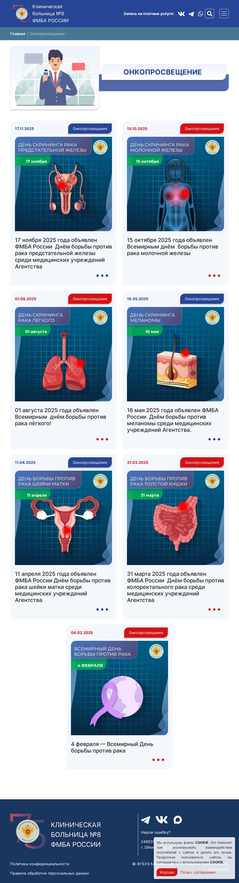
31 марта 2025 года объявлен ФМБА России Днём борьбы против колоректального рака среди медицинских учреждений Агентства (175, 587)
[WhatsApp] (200, 14)
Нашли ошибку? (155, 832)
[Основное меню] (224, 13)
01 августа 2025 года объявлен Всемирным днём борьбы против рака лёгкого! (60, 417)
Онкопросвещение (90, 128)
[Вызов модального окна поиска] (209, 13)
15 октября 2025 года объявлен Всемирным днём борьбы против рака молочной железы (172, 246)
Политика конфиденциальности (39, 863)
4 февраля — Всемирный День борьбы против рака (112, 747)
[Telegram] (191, 13)
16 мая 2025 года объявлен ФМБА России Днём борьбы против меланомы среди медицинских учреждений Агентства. (172, 420)
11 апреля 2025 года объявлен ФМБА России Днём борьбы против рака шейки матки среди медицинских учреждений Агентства (63, 587)
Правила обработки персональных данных (49, 873)
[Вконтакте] (181, 13)
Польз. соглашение (197, 872)
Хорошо (167, 872)
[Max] (178, 820)
